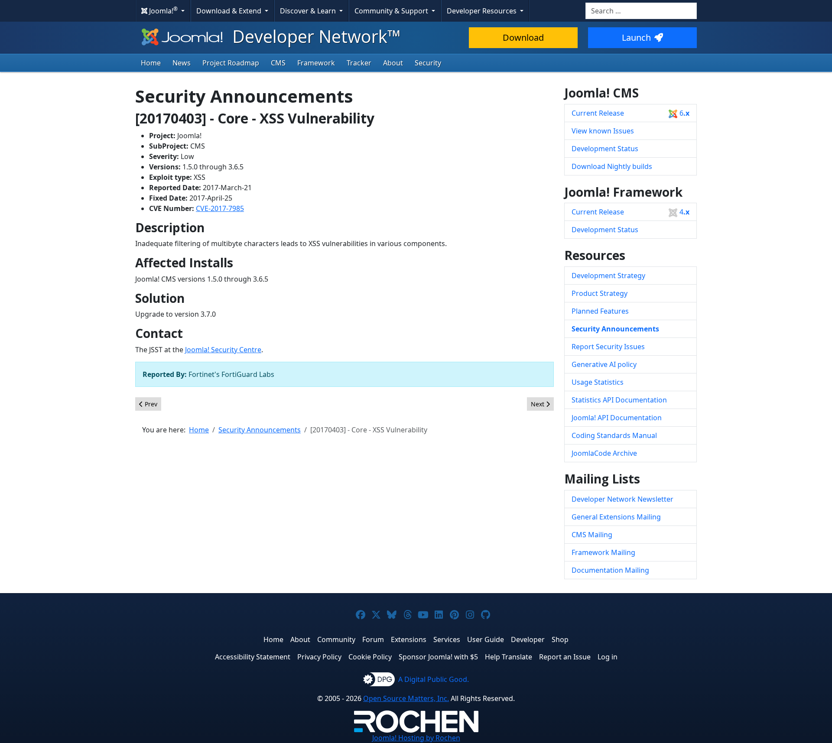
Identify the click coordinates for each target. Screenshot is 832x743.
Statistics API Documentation (619, 400)
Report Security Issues (608, 346)
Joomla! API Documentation (617, 417)
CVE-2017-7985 (220, 208)
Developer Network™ (314, 36)
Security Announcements (615, 329)
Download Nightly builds (612, 166)
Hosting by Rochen (416, 738)
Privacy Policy (319, 657)
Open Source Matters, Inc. (406, 698)
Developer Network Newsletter (622, 499)
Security (428, 63)
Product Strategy (599, 293)
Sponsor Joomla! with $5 (438, 657)
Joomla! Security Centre (223, 349)
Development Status (605, 148)
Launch (636, 37)
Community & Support (392, 11)
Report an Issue (565, 657)
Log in (608, 657)
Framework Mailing (603, 552)
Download (523, 37)
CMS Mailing (592, 534)
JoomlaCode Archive (604, 453)
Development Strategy (608, 275)
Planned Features (600, 311)
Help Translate (508, 657)
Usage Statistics (598, 382)
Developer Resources (482, 11)
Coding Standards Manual (614, 435)
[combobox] (641, 11)
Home (151, 63)
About (393, 63)
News (181, 63)
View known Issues (603, 131)
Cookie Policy (370, 657)
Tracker (359, 63)
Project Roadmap (230, 63)
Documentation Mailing (610, 570)
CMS (278, 63)
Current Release (630, 113)
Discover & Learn (309, 11)
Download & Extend (229, 11)
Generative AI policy (604, 364)
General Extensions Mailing (616, 517)
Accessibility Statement (252, 657)
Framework (316, 63)
